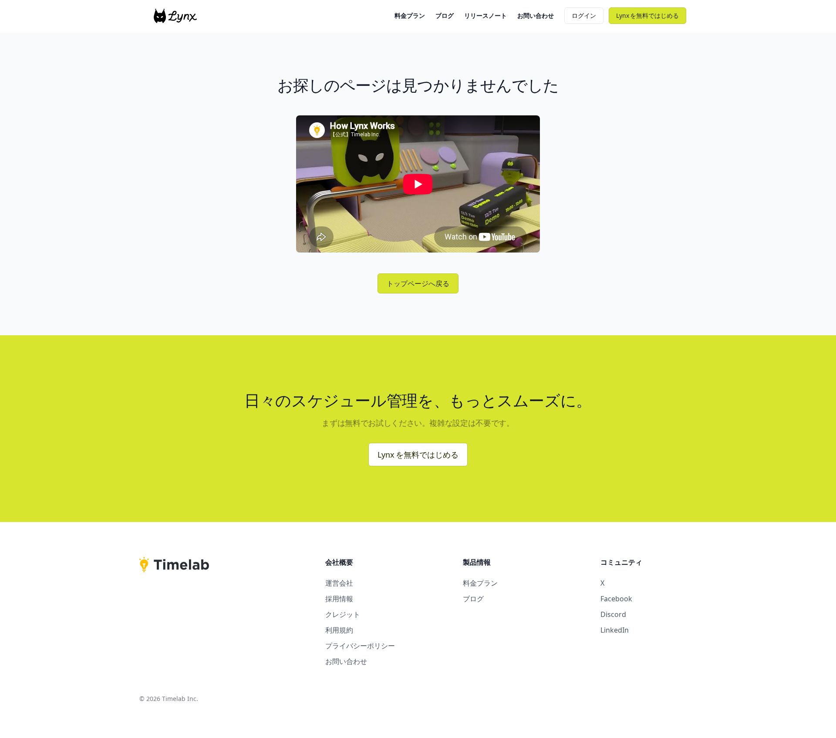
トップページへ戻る (418, 283)
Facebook (616, 598)
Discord (613, 614)
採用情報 (339, 598)
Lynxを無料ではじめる (418, 454)
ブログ (444, 15)
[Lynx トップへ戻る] (175, 16)
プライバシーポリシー (360, 645)
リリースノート (485, 15)
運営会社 (339, 583)
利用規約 (339, 630)
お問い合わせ (535, 15)
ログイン (584, 15)
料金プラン (409, 15)
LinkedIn (614, 630)
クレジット (342, 614)
